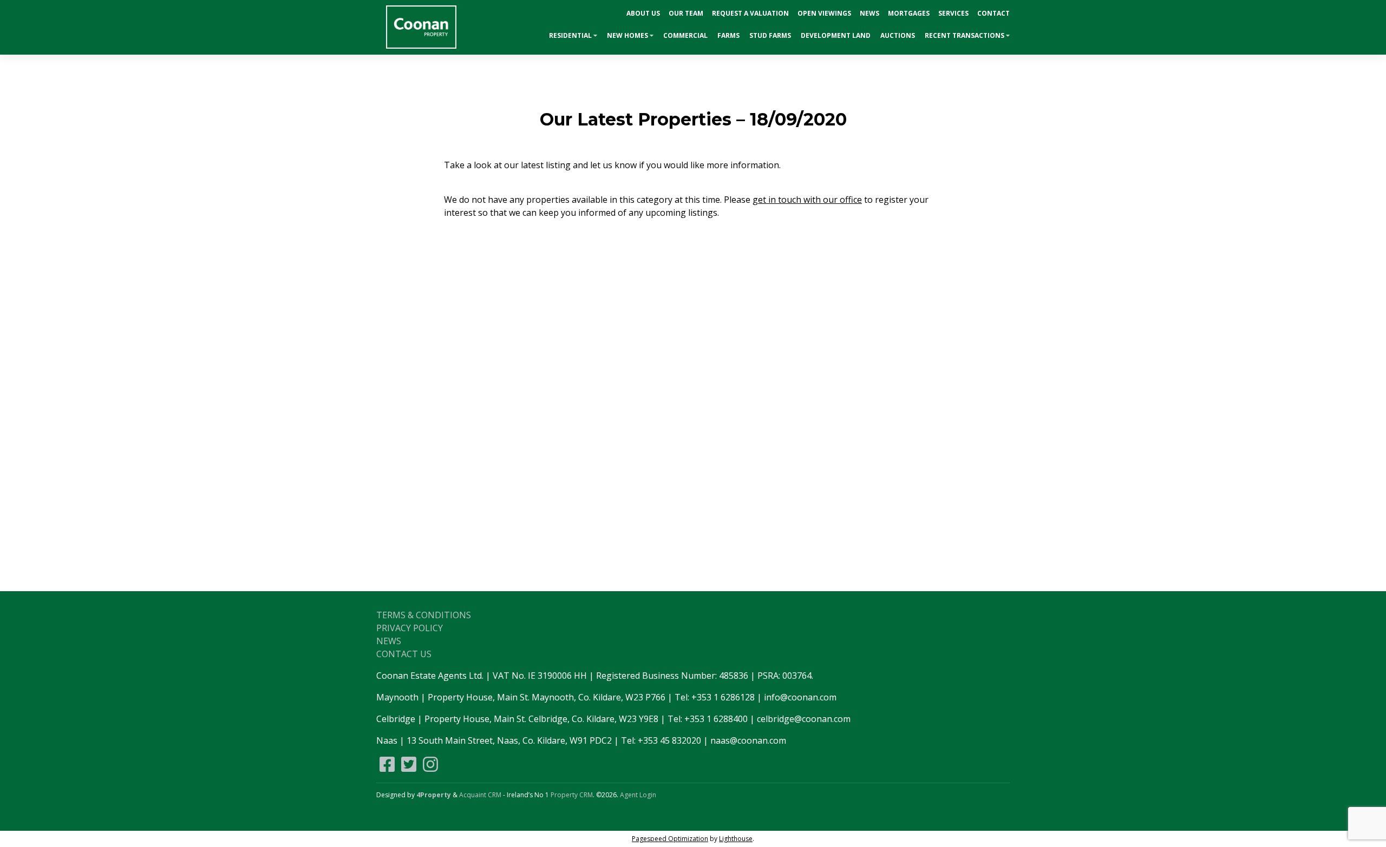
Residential (570, 35)
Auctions (897, 35)
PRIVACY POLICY (409, 628)
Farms (728, 35)
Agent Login (638, 794)
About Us (643, 13)
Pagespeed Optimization (670, 838)
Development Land (836, 35)
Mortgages (909, 13)
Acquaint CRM (480, 794)
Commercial (685, 35)
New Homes (627, 35)
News (869, 13)
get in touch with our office (807, 200)
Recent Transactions (964, 35)
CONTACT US (404, 654)
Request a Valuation (750, 13)
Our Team (686, 13)
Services (953, 13)
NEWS (388, 641)
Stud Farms (770, 35)
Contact (993, 13)
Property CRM (572, 794)
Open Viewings (824, 13)
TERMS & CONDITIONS (423, 615)
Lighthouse (736, 838)
